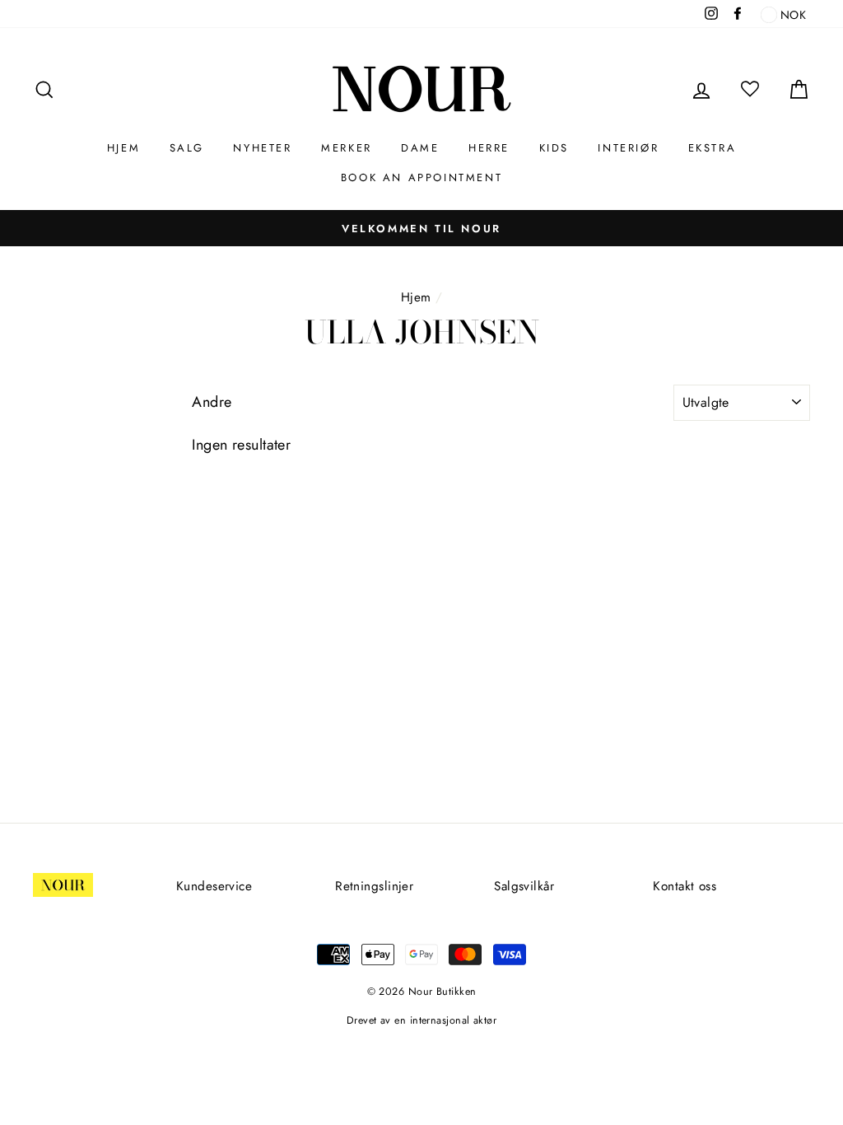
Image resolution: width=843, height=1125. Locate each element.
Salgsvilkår (524, 886)
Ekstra (712, 148)
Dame (420, 148)
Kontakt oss (684, 886)
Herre (489, 148)
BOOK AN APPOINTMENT (421, 177)
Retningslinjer (374, 886)
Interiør (628, 148)
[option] (421, 228)
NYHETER (262, 148)
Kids (554, 148)
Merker (346, 148)
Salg (187, 148)
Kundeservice (214, 886)
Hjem (123, 148)
